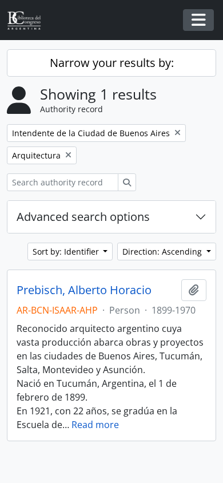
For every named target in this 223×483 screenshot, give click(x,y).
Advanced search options (83, 216)
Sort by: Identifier (67, 251)
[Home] (28, 20)
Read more (95, 424)
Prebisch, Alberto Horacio (84, 290)
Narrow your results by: (112, 62)
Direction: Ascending (163, 251)
